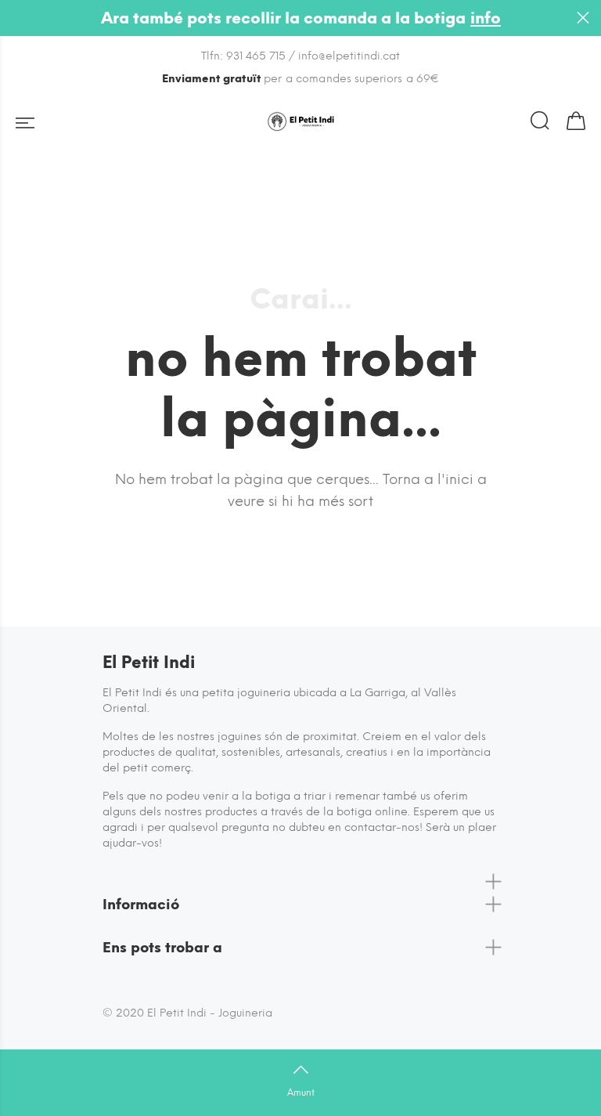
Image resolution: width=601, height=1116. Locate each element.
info (485, 18)
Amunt (301, 1092)
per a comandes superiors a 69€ (301, 78)
